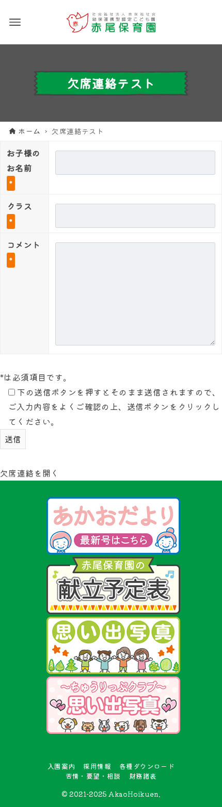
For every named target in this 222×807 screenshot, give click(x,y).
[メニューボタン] (15, 22)
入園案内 (61, 766)
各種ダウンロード (147, 766)
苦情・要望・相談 (93, 776)
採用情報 (97, 766)
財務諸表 (143, 776)
